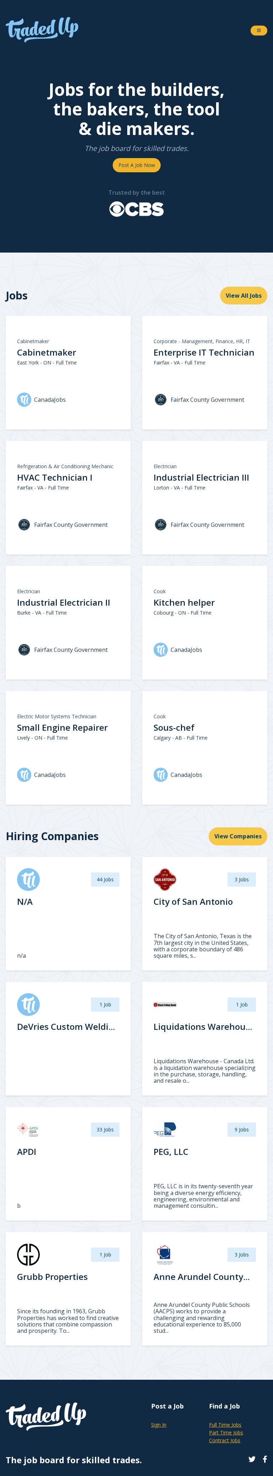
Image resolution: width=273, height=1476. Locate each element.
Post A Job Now (136, 165)
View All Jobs (244, 295)
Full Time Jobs (225, 1424)
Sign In (158, 1424)
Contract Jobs (224, 1440)
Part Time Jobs (226, 1432)
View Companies (238, 836)
